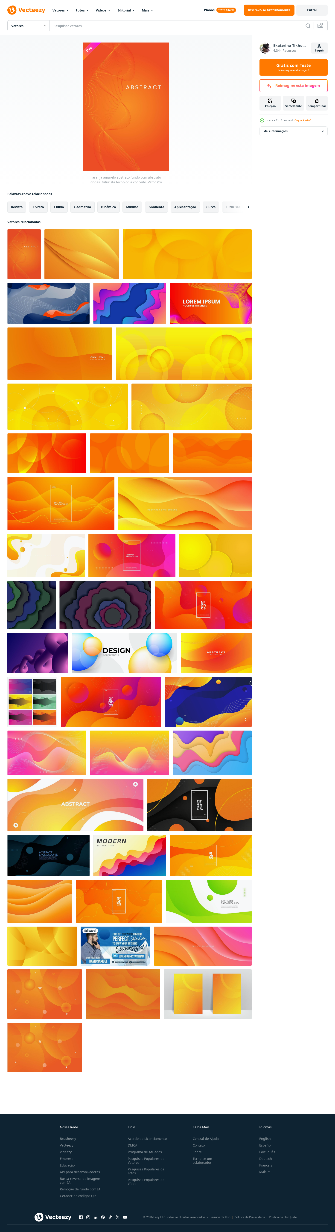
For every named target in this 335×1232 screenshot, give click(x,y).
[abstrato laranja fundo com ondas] (59, 353)
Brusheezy (68, 1138)
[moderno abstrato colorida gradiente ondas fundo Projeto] (129, 303)
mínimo (132, 207)
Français (265, 1165)
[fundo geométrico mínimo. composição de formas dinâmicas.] (31, 605)
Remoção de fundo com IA (80, 1189)
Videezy (66, 1152)
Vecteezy (66, 1145)
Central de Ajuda (206, 1138)
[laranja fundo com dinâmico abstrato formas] (216, 653)
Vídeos (101, 10)
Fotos (80, 10)
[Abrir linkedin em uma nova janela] (95, 1217)
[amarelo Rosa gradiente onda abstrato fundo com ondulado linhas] (46, 753)
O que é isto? (302, 120)
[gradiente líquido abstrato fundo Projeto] (208, 702)
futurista (233, 207)
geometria (82, 207)
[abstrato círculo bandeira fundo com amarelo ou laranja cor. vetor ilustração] (184, 353)
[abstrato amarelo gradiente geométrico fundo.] (42, 946)
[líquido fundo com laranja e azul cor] (48, 303)
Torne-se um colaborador (202, 1160)
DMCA (132, 1145)
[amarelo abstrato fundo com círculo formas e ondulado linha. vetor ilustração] (67, 407)
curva (211, 207)
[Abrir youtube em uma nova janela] (125, 1217)
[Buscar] (308, 25)
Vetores (58, 10)
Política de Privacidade (249, 1217)
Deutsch (265, 1158)
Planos (209, 10)
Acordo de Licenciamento (147, 1138)
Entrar (312, 10)
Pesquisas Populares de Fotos (146, 1171)
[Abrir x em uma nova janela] (117, 1217)
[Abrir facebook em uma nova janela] (81, 1217)
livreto (38, 207)
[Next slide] (244, 207)
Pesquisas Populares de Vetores (146, 1160)
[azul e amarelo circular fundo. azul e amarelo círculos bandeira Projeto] (124, 653)
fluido (59, 207)
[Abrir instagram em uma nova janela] (88, 1217)
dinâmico (108, 207)
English (265, 1138)
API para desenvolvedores (80, 1172)
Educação (67, 1165)
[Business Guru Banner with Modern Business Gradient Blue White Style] (115, 946)
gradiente (156, 207)
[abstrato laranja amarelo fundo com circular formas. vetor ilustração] (191, 407)
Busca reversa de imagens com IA (80, 1180)
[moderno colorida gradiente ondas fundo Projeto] (129, 855)
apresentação (185, 207)
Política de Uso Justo (283, 1217)
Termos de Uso (220, 1217)
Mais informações (275, 131)
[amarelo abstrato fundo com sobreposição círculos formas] (187, 254)
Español (265, 1145)
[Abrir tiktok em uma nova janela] (110, 1217)
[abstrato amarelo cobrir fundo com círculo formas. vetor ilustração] (208, 994)
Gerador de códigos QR (78, 1196)
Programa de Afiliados (145, 1152)
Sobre (197, 1152)
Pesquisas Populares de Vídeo (146, 1182)
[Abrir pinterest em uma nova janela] (103, 1217)
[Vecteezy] (26, 10)
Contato (199, 1145)
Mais (145, 10)
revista (17, 207)
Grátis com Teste (293, 67)
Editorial (124, 10)
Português (267, 1152)
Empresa (66, 1158)
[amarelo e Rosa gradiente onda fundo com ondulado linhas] (129, 753)
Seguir (319, 50)
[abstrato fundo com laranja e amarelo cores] (211, 303)
